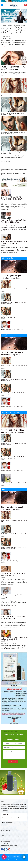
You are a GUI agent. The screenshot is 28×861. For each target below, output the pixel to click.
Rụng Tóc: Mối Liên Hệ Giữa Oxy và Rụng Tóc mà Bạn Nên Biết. (14, 95)
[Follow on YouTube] (9, 849)
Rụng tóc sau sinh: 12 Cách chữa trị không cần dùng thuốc (13, 617)
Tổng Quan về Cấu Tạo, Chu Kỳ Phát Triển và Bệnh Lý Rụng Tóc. (13, 221)
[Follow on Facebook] (2, 849)
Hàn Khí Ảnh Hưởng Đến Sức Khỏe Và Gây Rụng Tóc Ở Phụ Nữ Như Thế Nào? (13, 114)
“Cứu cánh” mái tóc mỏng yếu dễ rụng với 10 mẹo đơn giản (13, 574)
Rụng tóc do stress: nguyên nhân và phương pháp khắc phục (13, 596)
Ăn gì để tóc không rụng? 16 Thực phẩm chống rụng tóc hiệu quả (14, 639)
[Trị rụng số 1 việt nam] (14, 5)
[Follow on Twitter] (7, 849)
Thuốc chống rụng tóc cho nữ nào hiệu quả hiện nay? (13, 68)
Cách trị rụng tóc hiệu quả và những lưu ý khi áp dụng (12, 277)
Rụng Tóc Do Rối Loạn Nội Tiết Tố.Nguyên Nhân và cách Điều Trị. (13, 174)
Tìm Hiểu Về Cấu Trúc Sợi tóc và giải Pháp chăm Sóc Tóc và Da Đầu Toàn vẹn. (13, 161)
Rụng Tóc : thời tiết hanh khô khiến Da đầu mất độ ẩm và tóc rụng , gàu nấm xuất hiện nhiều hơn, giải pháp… (13, 156)
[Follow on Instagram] (4, 849)
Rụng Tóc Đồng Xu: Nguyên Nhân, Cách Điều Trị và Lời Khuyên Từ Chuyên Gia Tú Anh (13, 133)
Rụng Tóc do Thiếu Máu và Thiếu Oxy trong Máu (11, 329)
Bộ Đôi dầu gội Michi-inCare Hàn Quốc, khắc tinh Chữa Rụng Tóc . (14, 170)
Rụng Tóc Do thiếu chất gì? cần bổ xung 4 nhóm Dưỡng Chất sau (14, 242)
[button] (2, 5)
